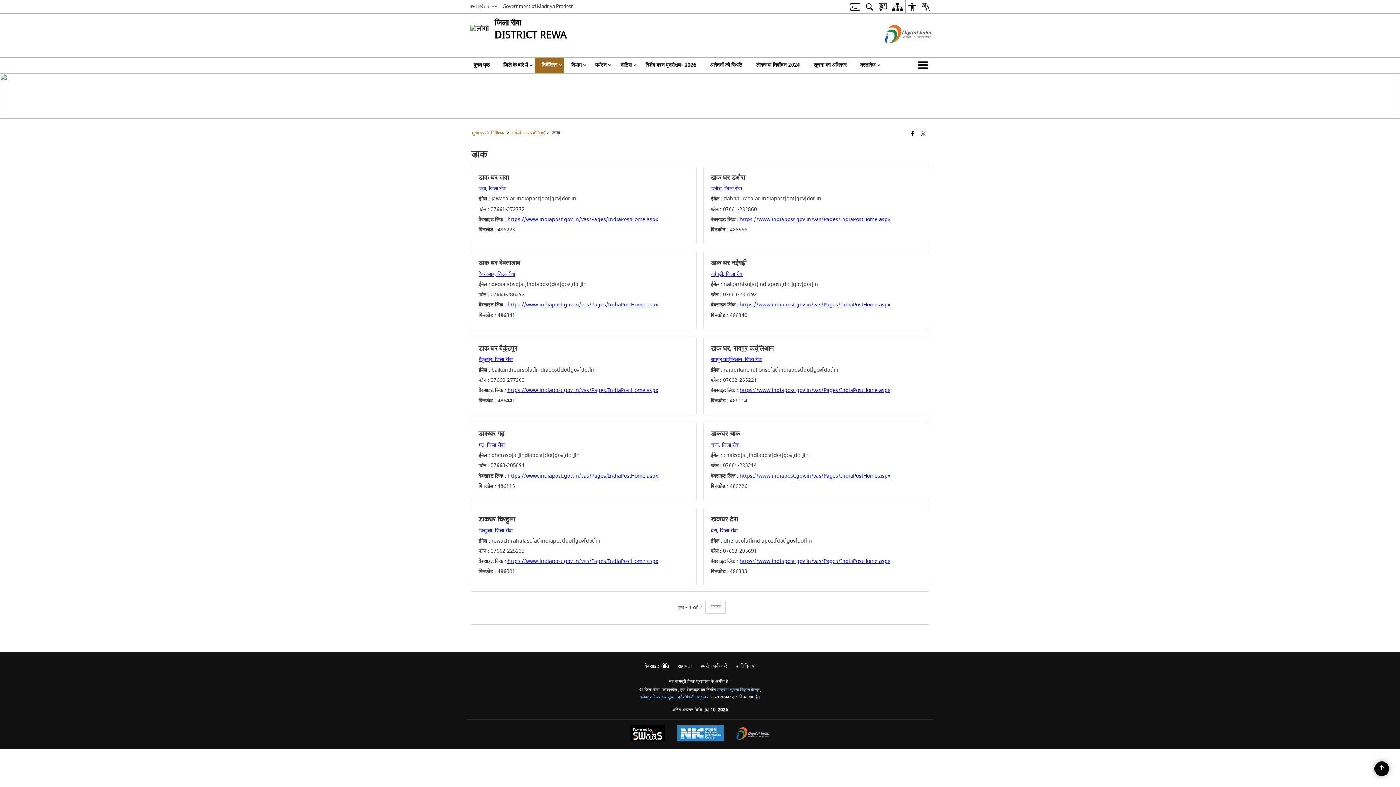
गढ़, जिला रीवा (492, 445)
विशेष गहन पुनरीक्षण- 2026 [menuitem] (671, 65)
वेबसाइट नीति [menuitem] (657, 666)
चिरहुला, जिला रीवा (496, 531)
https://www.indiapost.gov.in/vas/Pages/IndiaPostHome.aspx (583, 219)
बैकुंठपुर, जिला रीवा (496, 359)
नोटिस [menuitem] (626, 65)
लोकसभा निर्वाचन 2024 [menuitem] (778, 65)
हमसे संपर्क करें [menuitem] (713, 666)
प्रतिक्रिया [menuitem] (745, 666)
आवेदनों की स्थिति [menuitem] (726, 65)
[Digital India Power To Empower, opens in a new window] (753, 734)
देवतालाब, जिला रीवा (497, 274)
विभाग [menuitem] (576, 65)
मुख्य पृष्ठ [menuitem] (482, 65)
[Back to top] (1381, 768)
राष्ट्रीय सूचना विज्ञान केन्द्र (738, 690)
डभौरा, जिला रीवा (726, 188)
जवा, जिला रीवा (492, 188)
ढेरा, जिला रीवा (724, 531)
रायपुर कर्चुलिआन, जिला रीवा (736, 359)
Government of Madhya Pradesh (538, 6)
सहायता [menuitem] (685, 666)
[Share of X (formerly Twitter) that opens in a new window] (923, 134)
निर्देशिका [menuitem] (549, 65)
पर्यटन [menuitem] (601, 65)
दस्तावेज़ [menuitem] (868, 65)
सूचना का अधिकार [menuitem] (830, 65)
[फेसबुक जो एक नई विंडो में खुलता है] (912, 134)
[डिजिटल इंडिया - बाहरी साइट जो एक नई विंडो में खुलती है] (899, 50)
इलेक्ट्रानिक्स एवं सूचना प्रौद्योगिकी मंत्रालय (674, 697)
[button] (924, 65)
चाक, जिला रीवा (725, 445)
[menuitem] (854, 6)
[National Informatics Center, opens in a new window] (701, 734)
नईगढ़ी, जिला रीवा (727, 274)
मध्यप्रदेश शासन (483, 6)
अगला (715, 607)
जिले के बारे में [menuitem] (515, 65)
